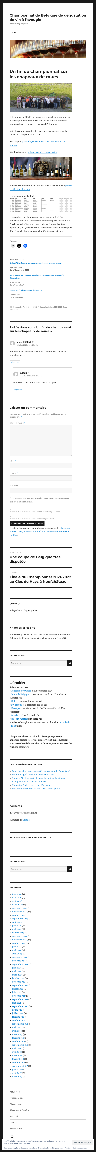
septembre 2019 (20, 1024)
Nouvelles (44, 307)
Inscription (15, 1116)
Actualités (15, 1092)
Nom (13, 461)
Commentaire (17, 423)
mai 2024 (16, 950)
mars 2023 (17, 974)
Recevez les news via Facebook (30, 837)
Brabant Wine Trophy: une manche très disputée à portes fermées (36, 263)
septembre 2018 (20, 1045)
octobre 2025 (18, 915)
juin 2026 (17, 894)
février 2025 (18, 932)
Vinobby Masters (19, 719)
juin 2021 (16, 1003)
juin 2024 (17, 946)
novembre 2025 (20, 911)
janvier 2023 (18, 978)
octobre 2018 (18, 1041)
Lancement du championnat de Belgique (26, 290)
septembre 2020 (20, 1006)
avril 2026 (17, 901)
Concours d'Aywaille (21, 690)
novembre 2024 (20, 939)
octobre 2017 (18, 1062)
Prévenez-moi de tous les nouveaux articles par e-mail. (32, 519)
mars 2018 (17, 1055)
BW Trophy (16, 705)
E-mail (14, 473)
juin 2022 (17, 992)
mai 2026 (17, 897)
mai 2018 (16, 1048)
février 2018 (18, 1059)
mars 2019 (17, 1034)
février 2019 (18, 1038)
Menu (15, 32)
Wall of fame (16, 1128)
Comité (26, 820)
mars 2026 (17, 904)
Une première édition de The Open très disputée (36, 788)
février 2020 (18, 1017)
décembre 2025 (19, 908)
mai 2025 (16, 929)
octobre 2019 (18, 1020)
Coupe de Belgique (20, 694)
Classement (16, 1104)
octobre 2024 (18, 943)
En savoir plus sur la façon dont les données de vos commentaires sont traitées (40, 531)
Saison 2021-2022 (55, 307)
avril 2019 (17, 1031)
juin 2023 (16, 967)
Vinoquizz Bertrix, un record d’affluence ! (32, 785)
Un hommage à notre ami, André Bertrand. (33, 774)
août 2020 (17, 1010)
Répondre (15, 362)
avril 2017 (17, 1073)
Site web (14, 485)
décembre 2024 (19, 936)
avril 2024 (17, 953)
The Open (16, 708)
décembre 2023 (19, 957)
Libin (13, 701)
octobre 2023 (18, 960)
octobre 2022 (18, 982)
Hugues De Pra (19, 307)
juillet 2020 (17, 1013)
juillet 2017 (17, 1069)
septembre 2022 (20, 985)
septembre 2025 (20, 918)
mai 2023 (16, 971)
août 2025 (17, 922)
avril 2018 (17, 1052)
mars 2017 (17, 1076)
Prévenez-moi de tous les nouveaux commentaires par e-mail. (35, 512)
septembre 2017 (20, 1066)
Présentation (16, 1098)
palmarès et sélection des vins (42, 152)
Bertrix (14, 715)
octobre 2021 (18, 996)
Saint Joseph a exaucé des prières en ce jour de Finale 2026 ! (41, 771)
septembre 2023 (20, 964)
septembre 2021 (20, 999)
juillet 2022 (17, 989)
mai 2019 (16, 1027)
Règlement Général (19, 1110)
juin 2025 (17, 925)
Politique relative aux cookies (76, 1148)
